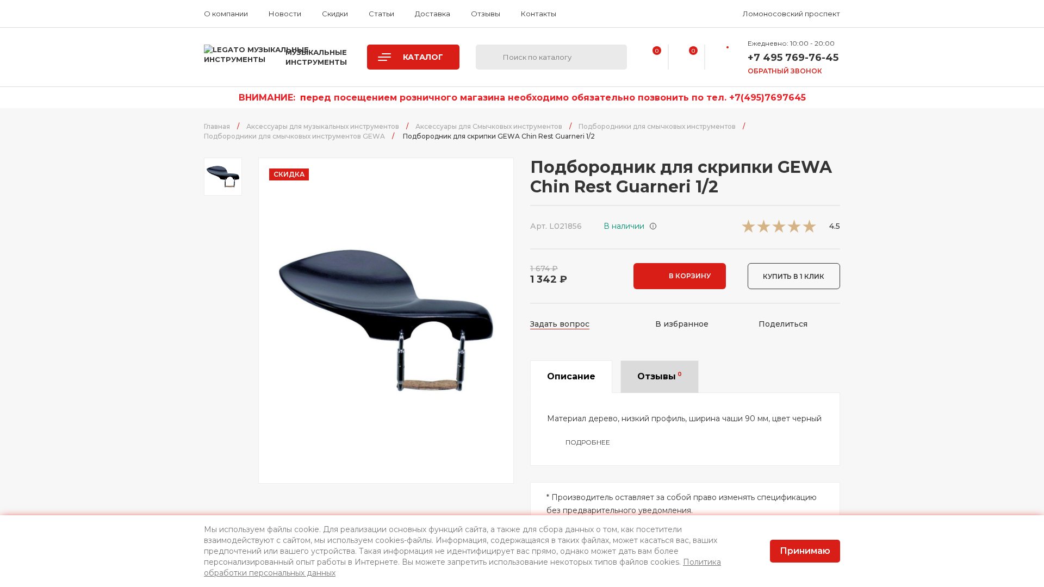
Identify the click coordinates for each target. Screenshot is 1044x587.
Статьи (381, 13)
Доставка (432, 13)
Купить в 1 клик (793, 276)
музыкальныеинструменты (316, 57)
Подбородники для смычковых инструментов (657, 126)
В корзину (690, 276)
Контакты (538, 13)
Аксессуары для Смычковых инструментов (488, 126)
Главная (217, 126)
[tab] (571, 376)
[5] (809, 229)
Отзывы (485, 13)
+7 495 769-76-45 (793, 58)
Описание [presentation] (571, 376)
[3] (779, 229)
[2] (763, 229)
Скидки (335, 13)
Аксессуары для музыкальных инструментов (322, 126)
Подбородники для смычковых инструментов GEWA (294, 136)
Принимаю (805, 551)
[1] (748, 229)
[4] (794, 229)
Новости (285, 13)
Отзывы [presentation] (659, 376)
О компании (226, 13)
